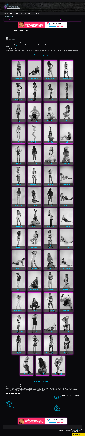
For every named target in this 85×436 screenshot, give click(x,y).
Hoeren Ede (56, 411)
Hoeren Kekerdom (9, 400)
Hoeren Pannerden (9, 399)
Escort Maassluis (17, 45)
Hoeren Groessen (9, 408)
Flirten (12, 13)
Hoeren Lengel (8, 406)
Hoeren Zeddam (9, 409)
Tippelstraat (19, 13)
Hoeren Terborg (56, 399)
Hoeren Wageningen (57, 408)
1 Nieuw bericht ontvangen (78, 434)
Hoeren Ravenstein (57, 407)
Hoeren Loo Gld (9, 410)
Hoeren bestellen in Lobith (9, 16)
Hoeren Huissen (56, 398)
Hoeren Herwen (32, 44)
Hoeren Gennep (56, 404)
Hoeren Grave (56, 406)
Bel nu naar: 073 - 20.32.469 (42, 55)
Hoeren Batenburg (57, 409)
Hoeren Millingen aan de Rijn (11, 397)
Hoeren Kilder (8, 411)
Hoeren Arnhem (56, 403)
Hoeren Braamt (8, 412)
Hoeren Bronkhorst (57, 405)
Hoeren (2, 16)
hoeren (9, 52)
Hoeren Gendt (56, 397)
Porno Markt (38, 13)
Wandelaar (11, 37)
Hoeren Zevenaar (65, 44)
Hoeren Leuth (8, 405)
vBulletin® (76, 429)
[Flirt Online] (42, 27)
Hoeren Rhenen (56, 413)
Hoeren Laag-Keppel (57, 400)
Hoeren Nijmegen (57, 402)
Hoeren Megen (56, 412)
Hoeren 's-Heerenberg (58, 396)
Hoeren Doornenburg (10, 407)
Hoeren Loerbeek (71, 44)
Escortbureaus (28, 13)
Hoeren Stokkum (9, 401)
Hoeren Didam (8, 404)
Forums (6, 13)
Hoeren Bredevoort (57, 410)
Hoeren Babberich (9, 398)
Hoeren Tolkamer (9, 395)
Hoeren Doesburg (57, 401)
